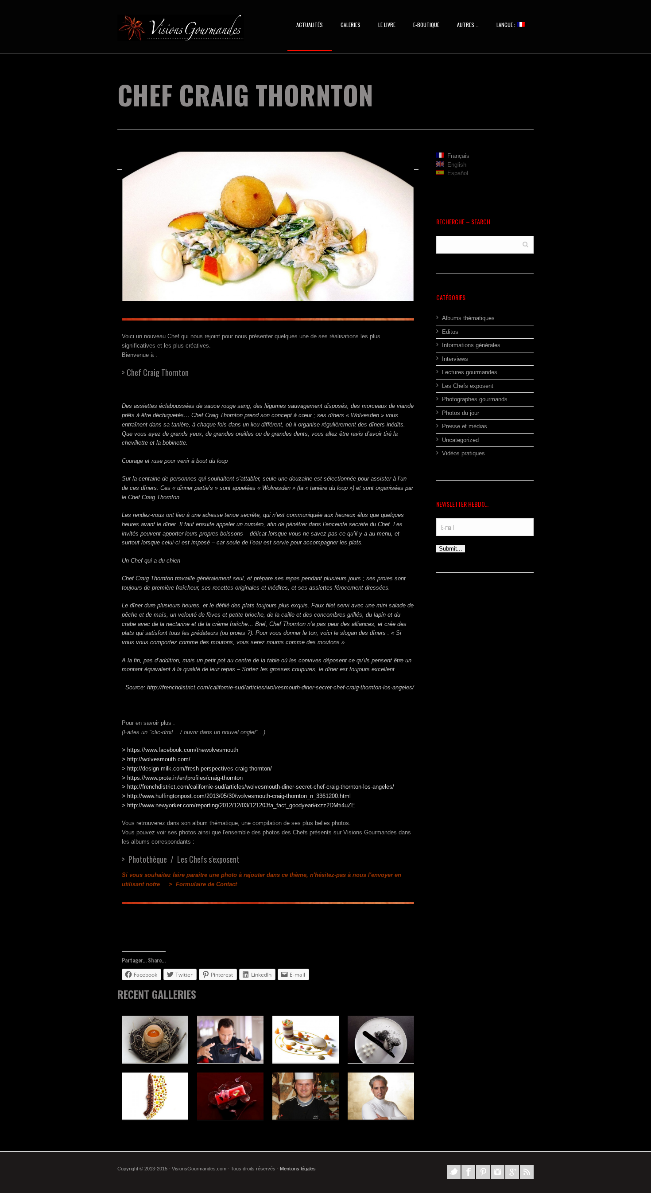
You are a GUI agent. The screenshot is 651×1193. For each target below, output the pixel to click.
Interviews (455, 359)
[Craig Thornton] (268, 226)
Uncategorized (460, 440)
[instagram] (497, 1172)
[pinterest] (483, 1172)
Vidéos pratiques (463, 453)
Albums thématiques (468, 318)
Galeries (350, 24)
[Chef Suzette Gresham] (305, 1039)
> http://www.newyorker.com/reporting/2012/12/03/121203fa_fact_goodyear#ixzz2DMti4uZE (238, 805)
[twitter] (454, 1172)
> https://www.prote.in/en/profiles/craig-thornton (182, 777)
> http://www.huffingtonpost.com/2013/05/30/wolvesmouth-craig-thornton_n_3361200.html (236, 796)
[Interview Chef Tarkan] (305, 1096)
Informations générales (471, 345)
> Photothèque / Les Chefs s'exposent (181, 859)
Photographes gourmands (475, 399)
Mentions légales (298, 1168)
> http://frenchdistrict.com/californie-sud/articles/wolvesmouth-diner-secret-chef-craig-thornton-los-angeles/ (258, 786)
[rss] (527, 1172)
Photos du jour (460, 413)
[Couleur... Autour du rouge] (230, 1096)
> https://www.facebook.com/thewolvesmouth (180, 750)
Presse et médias (464, 426)
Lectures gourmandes (469, 372)
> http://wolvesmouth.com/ (156, 759)
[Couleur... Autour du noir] (381, 1039)
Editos (450, 332)
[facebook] (468, 1172)
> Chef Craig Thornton (155, 372)
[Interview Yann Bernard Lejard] (381, 1096)
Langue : (506, 24)
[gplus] (512, 1172)
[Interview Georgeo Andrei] (230, 1039)
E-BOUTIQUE (426, 24)
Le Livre (386, 24)
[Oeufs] (155, 1039)
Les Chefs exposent (467, 386)
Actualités (309, 24)
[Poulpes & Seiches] (155, 1096)
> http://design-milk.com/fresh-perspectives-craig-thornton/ (197, 768)
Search (525, 244)
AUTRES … (468, 24)
